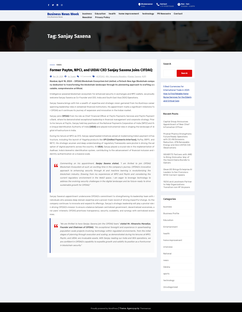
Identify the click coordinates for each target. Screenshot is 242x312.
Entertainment (170, 227)
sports (166, 273)
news (59, 64)
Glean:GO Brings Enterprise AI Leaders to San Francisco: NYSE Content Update (177, 172)
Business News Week (63, 14)
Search (167, 63)
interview (168, 247)
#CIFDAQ (100, 76)
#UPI (144, 76)
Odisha (166, 267)
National (167, 253)
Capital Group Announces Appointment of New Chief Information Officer (176, 124)
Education (100, 13)
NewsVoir (87, 17)
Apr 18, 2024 (58, 76)
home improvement (129, 13)
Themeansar (145, 308)
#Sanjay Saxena (134, 76)
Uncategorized (170, 287)
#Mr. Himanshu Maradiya (116, 76)
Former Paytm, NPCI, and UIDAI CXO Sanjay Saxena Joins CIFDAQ (101, 70)
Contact (178, 13)
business (87, 13)
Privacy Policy (102, 17)
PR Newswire (164, 13)
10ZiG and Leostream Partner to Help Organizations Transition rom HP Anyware (177, 184)
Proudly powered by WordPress (104, 308)
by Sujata (72, 76)
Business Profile (171, 213)
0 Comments (86, 76)
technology (148, 13)
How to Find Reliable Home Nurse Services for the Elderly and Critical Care (177, 97)
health (112, 13)
